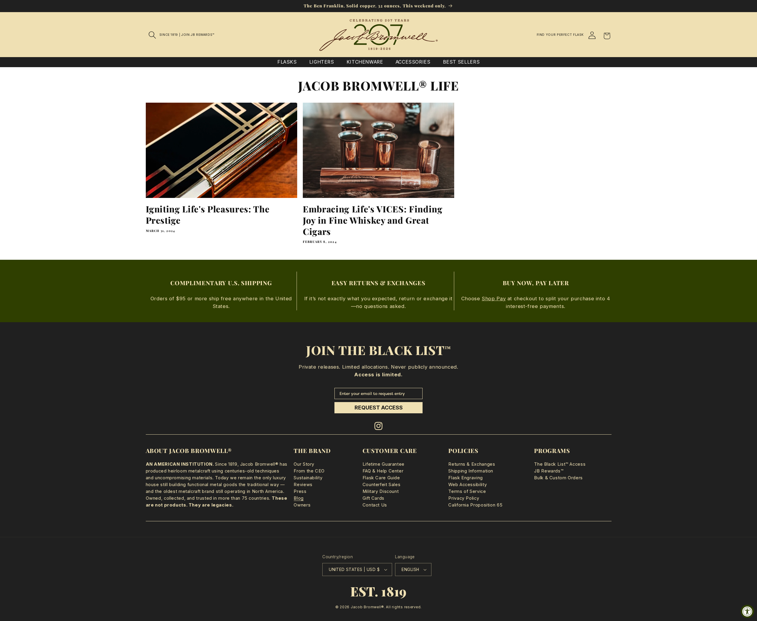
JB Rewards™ (548, 471)
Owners (302, 505)
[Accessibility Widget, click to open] (747, 611)
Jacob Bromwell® (367, 607)
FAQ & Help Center (383, 471)
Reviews (303, 484)
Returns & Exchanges (471, 464)
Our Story (304, 464)
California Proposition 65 (475, 505)
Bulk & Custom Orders (558, 477)
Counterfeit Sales (382, 484)
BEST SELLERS (461, 62)
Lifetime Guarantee (384, 464)
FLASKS (287, 62)
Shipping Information (470, 471)
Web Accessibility (467, 484)
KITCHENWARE (365, 62)
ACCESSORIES (413, 62)
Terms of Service (467, 491)
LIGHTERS (321, 62)
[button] (152, 35)
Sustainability (308, 477)
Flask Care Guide (381, 477)
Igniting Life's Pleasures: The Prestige (208, 214)
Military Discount (381, 491)
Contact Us (375, 505)
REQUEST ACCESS (379, 407)
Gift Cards (373, 498)
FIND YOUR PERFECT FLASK (560, 35)
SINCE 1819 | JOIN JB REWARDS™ (186, 35)
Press (300, 491)
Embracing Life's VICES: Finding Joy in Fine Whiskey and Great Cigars (372, 220)
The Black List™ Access (559, 464)
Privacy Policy (463, 498)
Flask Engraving (465, 477)
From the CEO (309, 471)
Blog (299, 498)
